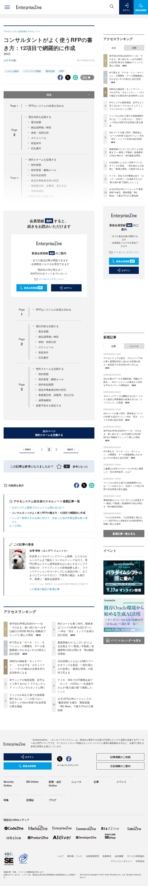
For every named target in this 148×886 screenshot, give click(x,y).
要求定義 (50, 71)
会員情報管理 (92, 855)
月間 (134, 47)
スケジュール (38, 138)
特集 (6, 800)
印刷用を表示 (16, 485)
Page (14, 105)
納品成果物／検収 (41, 127)
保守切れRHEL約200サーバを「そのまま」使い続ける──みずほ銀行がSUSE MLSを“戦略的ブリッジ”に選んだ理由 (27, 629)
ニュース (134, 346)
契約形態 (36, 164)
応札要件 (36, 148)
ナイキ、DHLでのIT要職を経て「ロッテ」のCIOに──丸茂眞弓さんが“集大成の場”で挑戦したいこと (75, 685)
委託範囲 (36, 122)
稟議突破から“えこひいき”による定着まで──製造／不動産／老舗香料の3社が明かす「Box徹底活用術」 (76, 647)
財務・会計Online (55, 783)
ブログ (52, 800)
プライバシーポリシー (121, 861)
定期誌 (30, 800)
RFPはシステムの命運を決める (46, 105)
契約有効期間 (46, 384)
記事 (114, 346)
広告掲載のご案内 (120, 766)
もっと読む (15, 525)
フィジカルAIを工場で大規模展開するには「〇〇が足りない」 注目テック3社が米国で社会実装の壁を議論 (27, 700)
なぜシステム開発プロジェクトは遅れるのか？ (38, 507)
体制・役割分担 (40, 132)
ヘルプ (60, 855)
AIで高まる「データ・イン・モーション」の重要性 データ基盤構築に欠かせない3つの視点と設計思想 (27, 647)
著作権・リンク (74, 855)
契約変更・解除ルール (43, 170)
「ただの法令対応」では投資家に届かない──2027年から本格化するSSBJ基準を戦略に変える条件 (123, 520)
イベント (121, 781)
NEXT (70, 449)
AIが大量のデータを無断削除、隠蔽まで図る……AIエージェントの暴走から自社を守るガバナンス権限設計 (122, 382)
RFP (62, 71)
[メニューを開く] (7, 7)
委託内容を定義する (40, 117)
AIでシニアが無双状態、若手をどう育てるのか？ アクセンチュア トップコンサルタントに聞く (27, 683)
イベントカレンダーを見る (126, 640)
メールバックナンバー (51, 279)
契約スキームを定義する (42, 159)
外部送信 (140, 861)
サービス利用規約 (135, 855)
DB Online (32, 781)
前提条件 (36, 143)
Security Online (9, 783)
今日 (114, 47)
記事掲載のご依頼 (120, 757)
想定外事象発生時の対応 (52, 389)
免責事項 (107, 855)
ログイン (68, 287)
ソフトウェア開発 (32, 71)
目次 (49, 94)
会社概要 (119, 855)
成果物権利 (44, 400)
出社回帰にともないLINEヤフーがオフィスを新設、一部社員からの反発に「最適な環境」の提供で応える (75, 666)
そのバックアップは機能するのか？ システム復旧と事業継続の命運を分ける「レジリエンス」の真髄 (123, 399)
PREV (28, 449)
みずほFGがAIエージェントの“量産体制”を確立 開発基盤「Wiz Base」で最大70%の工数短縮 (75, 704)
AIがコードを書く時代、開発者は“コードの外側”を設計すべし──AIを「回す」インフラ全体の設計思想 (76, 629)
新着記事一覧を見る (124, 533)
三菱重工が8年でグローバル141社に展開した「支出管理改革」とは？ (123, 470)
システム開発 (11, 71)
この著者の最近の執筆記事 (44, 589)
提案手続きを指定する (48, 405)
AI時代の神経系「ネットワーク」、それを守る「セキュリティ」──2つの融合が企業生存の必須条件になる (27, 666)
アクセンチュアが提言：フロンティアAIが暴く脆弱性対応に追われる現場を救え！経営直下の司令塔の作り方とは (122, 361)
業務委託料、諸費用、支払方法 (56, 395)
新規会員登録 (33, 287)
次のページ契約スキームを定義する (49, 433)
